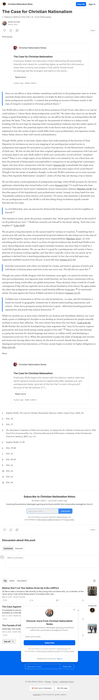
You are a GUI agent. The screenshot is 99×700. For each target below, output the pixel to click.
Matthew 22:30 (84, 189)
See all (7, 641)
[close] (74, 610)
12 (64, 329)
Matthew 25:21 (74, 238)
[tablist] (13, 548)
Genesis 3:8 (59, 165)
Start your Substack (43, 688)
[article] (49, 594)
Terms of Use (62, 648)
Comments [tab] (8, 548)
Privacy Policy (69, 651)
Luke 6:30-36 (84, 322)
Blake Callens (14, 22)
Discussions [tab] (22, 581)
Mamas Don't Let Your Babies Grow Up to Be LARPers (30, 588)
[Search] (94, 580)
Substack (37, 694)
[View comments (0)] (10, 30)
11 (53, 309)
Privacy (48, 681)
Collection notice (66, 681)
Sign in (92, 4)
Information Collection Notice (48, 651)
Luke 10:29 (19, 225)
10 (76, 288)
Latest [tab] (11, 581)
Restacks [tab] (19, 548)
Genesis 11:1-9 (73, 293)
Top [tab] (5, 581)
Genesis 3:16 (61, 185)
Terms (55, 681)
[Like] (4, 30)
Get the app (62, 688)
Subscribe (81, 4)
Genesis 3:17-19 (67, 259)
